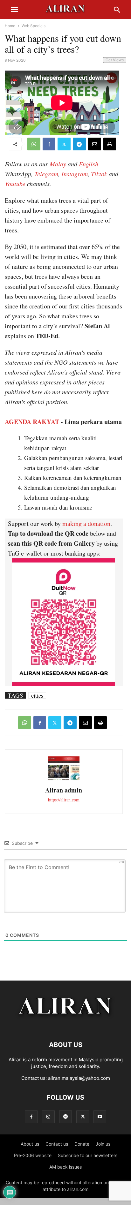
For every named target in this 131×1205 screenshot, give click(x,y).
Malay (58, 164)
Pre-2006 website (33, 1155)
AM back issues (65, 1167)
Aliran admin (63, 790)
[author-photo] (63, 779)
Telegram (46, 174)
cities (37, 695)
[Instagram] (48, 1117)
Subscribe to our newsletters (87, 1155)
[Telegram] (79, 144)
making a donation (86, 523)
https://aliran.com (63, 800)
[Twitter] (64, 144)
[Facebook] (49, 144)
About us (30, 1144)
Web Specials (33, 25)
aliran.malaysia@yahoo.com (79, 1078)
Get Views (115, 59)
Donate (81, 1144)
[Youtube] (99, 1117)
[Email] (94, 144)
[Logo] (66, 1025)
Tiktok (99, 174)
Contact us (56, 1144)
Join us (103, 1144)
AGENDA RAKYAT (32, 421)
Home (10, 25)
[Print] (109, 144)
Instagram (74, 174)
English (88, 164)
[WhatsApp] (33, 144)
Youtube (15, 183)
